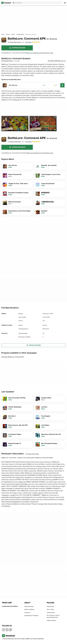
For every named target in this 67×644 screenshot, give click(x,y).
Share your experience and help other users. (39, 53)
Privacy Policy (50, 606)
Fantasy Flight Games (33, 454)
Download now (18, 48)
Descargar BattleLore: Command (11, 357)
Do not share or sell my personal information (53, 616)
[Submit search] (13, 2)
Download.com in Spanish (31, 615)
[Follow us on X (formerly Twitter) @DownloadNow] (7, 629)
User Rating (28, 42)
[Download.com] (6, 3)
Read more (63, 61)
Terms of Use (50, 609)
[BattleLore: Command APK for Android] (3, 40)
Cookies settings (51, 620)
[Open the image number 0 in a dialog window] (14, 123)
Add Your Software (29, 609)
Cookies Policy (51, 612)
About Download (28, 606)
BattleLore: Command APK (32, 39)
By (14, 42)
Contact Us (27, 612)
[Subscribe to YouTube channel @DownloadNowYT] (10, 629)
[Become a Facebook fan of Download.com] (3, 629)
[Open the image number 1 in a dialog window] (43, 123)
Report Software (35, 345)
